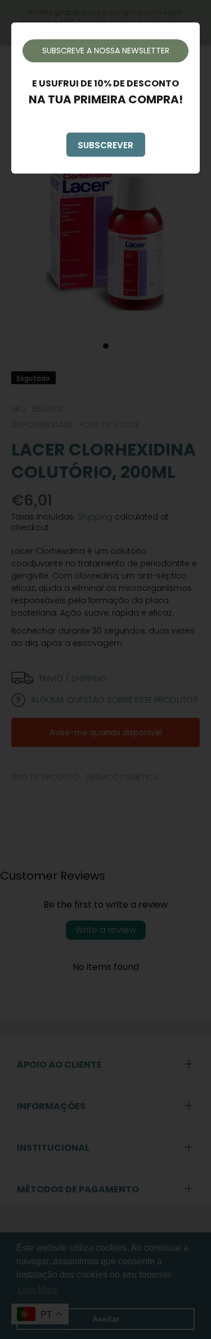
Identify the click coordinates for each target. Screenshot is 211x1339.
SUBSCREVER (105, 145)
